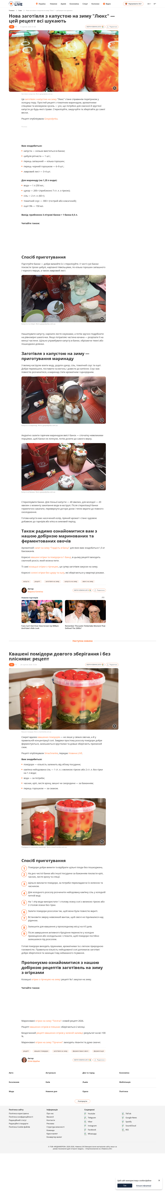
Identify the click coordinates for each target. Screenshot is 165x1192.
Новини (53, 4)
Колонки (95, 4)
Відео (108, 4)
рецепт (37, 581)
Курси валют (52, 1133)
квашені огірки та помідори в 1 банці (50, 557)
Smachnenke (51, 753)
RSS (127, 1129)
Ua (148, 4)
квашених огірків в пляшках (45, 1026)
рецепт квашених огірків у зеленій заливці (59, 1032)
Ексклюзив (14, 1082)
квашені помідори (41, 1051)
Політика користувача (19, 1113)
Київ (48, 1082)
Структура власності (55, 1127)
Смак (20, 10)
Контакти (51, 1120)
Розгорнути (82, 1101)
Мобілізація (124, 1082)
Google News (131, 1117)
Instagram (92, 1125)
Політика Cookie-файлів (19, 1127)
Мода (11, 1091)
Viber (90, 1121)
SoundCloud (131, 1125)
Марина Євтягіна (35, 591)
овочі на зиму (87, 581)
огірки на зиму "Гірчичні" (49, 1042)
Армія (63, 4)
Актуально (51, 1073)
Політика (123, 1091)
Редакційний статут (17, 1120)
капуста (26, 581)
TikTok (128, 1113)
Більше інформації (143, 1185)
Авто (11, 1073)
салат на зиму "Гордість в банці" (51, 547)
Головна (11, 10)
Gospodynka (50, 118)
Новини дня (51, 1091)
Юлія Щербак (34, 1061)
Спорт (85, 4)
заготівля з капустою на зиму (41, 99)
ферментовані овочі (80, 1051)
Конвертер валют (54, 1137)
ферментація (99, 1051)
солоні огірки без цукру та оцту (47, 572)
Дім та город (88, 1073)
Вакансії (50, 1117)
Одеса (85, 1091)
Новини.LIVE (75, 753)
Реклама (50, 1123)
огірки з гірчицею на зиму (46, 979)
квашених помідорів (49, 737)
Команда (50, 1130)
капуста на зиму (71, 581)
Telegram (92, 1117)
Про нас (50, 1113)
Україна (42, 4)
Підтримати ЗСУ (134, 4)
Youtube (91, 1113)
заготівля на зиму (52, 581)
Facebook (92, 1129)
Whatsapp (92, 1134)
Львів (85, 1082)
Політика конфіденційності (21, 1117)
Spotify (129, 1121)
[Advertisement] (62, 133)
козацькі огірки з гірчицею (43, 566)
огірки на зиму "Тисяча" (48, 1020)
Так (124, 1185)
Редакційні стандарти (18, 1123)
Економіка (74, 4)
